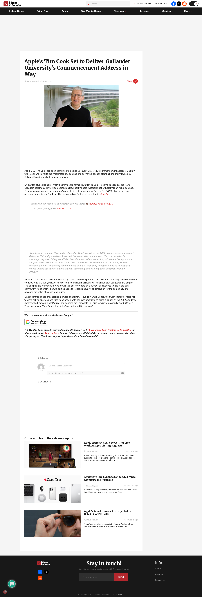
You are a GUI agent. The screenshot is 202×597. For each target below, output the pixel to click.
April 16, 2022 (63, 208)
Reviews (144, 11)
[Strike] (59, 373)
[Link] (75, 373)
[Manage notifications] (5, 592)
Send (121, 576)
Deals (64, 11)
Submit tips (161, 4)
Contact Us (160, 580)
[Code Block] (72, 373)
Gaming (166, 11)
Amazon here (51, 333)
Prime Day (42, 11)
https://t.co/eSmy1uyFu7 (101, 203)
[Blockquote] (69, 373)
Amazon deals (144, 4)
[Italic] (52, 373)
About (158, 569)
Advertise (159, 574)
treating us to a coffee (119, 330)
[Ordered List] (62, 373)
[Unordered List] (65, 373)
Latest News (16, 11)
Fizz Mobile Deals (91, 11)
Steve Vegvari (32, 81)
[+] (82, 373)
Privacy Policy (118, 594)
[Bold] (49, 373)
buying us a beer (98, 330)
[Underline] (56, 373)
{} (78, 373)
